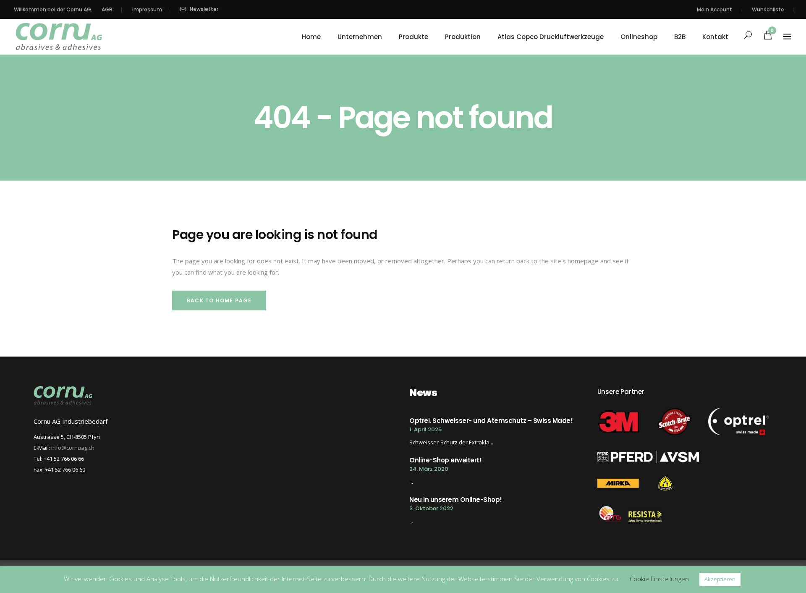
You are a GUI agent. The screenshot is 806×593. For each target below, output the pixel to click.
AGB (107, 9)
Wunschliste (768, 9)
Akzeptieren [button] (719, 579)
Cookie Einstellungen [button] (659, 579)
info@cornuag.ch (72, 447)
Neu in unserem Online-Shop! (455, 499)
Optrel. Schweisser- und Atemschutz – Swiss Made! (491, 420)
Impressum (147, 9)
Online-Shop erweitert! (445, 460)
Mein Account (714, 9)
